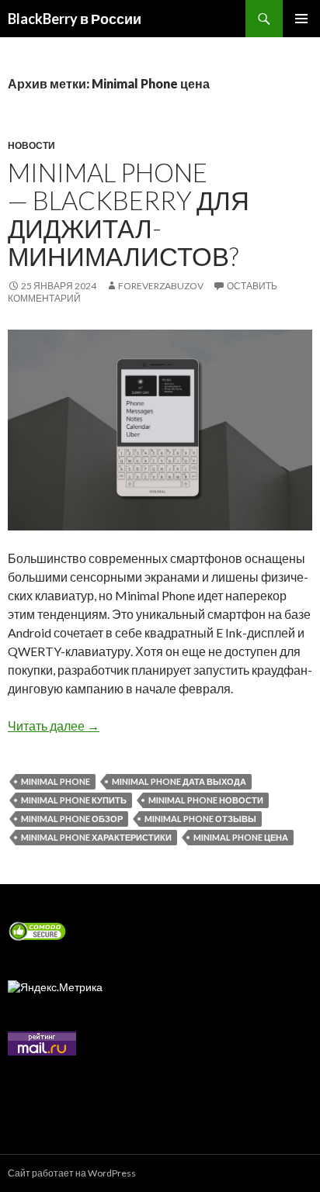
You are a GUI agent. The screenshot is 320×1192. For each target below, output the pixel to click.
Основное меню (301, 18)
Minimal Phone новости (205, 800)
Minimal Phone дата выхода (179, 781)
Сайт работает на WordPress (72, 1173)
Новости (31, 145)
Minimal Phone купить (74, 800)
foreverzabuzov (160, 286)
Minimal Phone (55, 781)
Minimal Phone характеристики (96, 837)
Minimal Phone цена (240, 837)
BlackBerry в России (74, 18)
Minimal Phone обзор (72, 819)
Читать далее (53, 725)
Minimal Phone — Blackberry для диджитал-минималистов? (128, 214)
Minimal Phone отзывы (200, 819)
